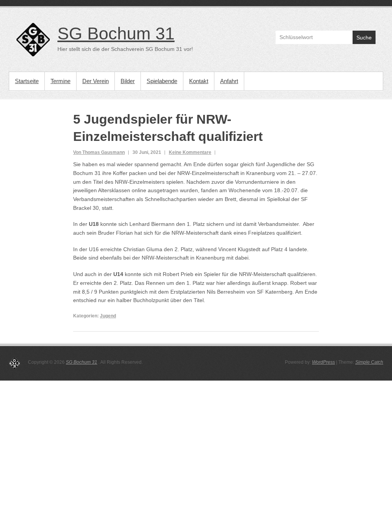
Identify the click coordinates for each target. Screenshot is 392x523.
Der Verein (95, 81)
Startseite (27, 81)
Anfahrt (229, 81)
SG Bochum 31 (116, 33)
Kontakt (198, 81)
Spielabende (162, 81)
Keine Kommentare (190, 152)
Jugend (108, 316)
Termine (60, 81)
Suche (364, 37)
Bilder (128, 81)
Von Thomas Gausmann (99, 152)
